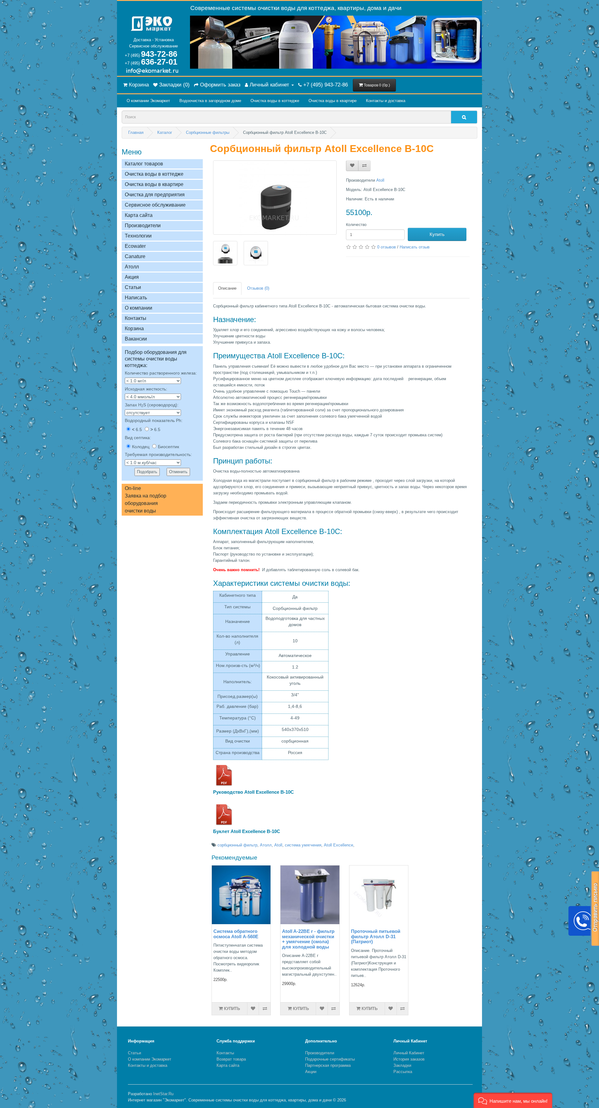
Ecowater (135, 246)
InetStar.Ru (163, 1093)
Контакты (135, 318)
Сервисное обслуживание (155, 205)
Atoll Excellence (338, 845)
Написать (136, 297)
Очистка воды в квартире (333, 100)
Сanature (135, 256)
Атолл (132, 266)
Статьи (133, 287)
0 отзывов (386, 247)
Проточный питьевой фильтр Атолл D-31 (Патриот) (375, 936)
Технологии (138, 235)
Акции (310, 1071)
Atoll (380, 180)
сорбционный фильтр (237, 845)
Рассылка (402, 1071)
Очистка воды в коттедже (275, 100)
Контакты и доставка (385, 100)
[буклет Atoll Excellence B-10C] (224, 814)
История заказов (409, 1059)
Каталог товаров (144, 163)
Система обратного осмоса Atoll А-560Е (235, 934)
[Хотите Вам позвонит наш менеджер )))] (583, 921)
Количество (356, 225)
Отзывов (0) (258, 288)
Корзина (134, 328)
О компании (138, 308)
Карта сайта (139, 215)
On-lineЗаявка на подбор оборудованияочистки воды (145, 499)
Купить (437, 234)
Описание (227, 288)
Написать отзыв (415, 247)
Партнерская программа (328, 1065)
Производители (143, 225)
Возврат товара (231, 1059)
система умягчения (303, 845)
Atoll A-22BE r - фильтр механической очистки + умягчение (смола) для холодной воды (308, 939)
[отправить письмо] (595, 908)
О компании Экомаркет (148, 100)
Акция (132, 277)
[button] (513, 1100)
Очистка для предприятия (155, 194)
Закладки (402, 1065)
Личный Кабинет (408, 1053)
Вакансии (136, 338)
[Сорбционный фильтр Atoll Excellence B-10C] (275, 197)
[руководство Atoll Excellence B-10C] (224, 775)
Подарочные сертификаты (330, 1059)
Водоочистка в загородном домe (210, 100)
